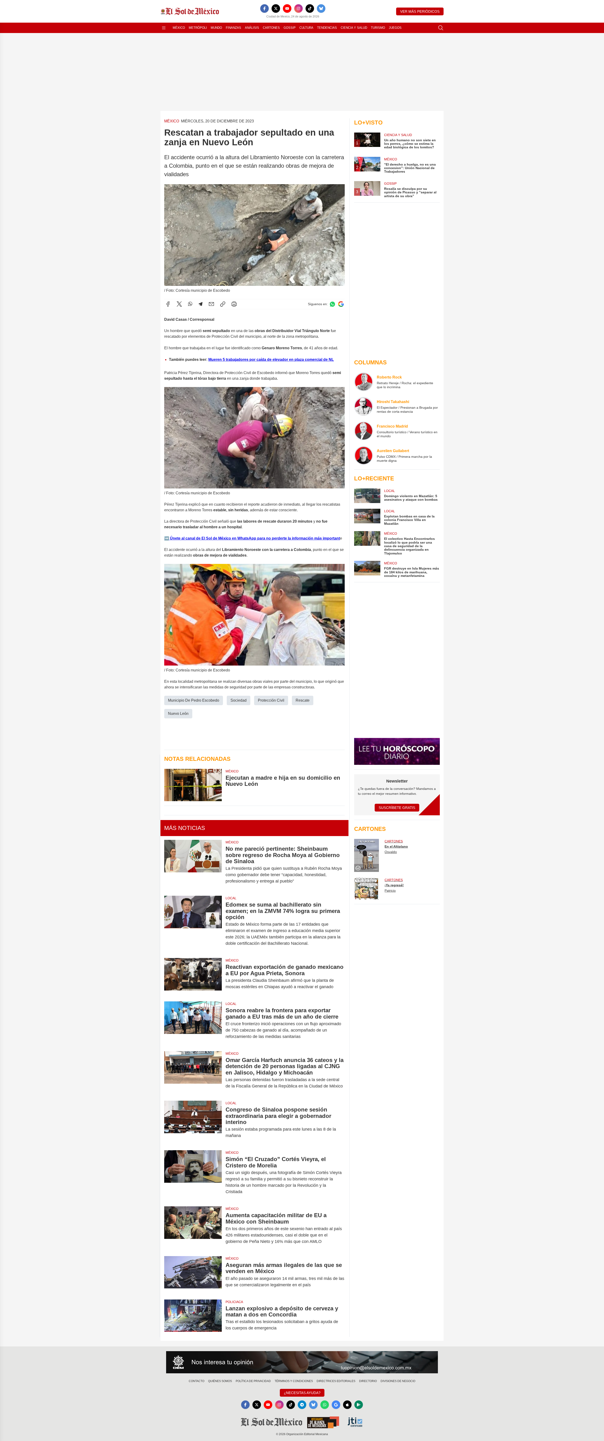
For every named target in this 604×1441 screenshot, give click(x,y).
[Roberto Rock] (363, 381)
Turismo (378, 27)
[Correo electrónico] (211, 304)
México (179, 27)
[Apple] (347, 1404)
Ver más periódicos (420, 11)
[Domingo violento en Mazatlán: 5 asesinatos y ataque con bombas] (367, 495)
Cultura (306, 27)
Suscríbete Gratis (397, 808)
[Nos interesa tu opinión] (302, 1362)
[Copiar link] (222, 304)
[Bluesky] (321, 8)
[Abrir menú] (163, 28)
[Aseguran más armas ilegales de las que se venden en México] (193, 1275)
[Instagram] (298, 8)
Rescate (303, 700)
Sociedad (239, 700)
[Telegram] (200, 304)
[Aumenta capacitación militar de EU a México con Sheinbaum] (193, 1228)
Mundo (216, 27)
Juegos (395, 27)
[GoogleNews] (336, 1404)
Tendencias (327, 27)
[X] (276, 8)
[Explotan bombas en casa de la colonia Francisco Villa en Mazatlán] (367, 517)
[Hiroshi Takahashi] (363, 406)
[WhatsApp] (190, 304)
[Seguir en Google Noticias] (341, 304)
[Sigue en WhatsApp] (332, 304)
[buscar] (441, 28)
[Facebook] (264, 8)
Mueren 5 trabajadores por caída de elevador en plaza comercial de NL (271, 360)
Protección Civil (271, 700)
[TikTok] (310, 8)
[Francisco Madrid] (363, 430)
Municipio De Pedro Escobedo (193, 700)
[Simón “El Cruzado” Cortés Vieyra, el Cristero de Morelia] (193, 1175)
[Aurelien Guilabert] (363, 455)
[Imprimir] (234, 304)
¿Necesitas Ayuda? (302, 1393)
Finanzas (233, 27)
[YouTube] (287, 8)
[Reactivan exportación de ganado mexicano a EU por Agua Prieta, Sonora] (193, 977)
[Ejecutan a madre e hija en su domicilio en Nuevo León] (193, 785)
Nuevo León (178, 714)
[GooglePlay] (358, 1404)
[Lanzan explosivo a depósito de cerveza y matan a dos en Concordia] (193, 1318)
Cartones (271, 27)
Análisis (252, 27)
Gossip (290, 27)
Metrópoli (198, 27)
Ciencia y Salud (354, 27)
